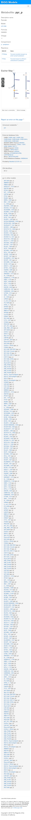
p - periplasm (5, 44)
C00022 (16, 148)
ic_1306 (6, 204)
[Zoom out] (2, 82)
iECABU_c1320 (9, 211)
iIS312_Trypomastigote (11, 374)
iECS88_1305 (8, 250)
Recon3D (7, 341)
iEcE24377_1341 (9, 225)
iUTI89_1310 (8, 293)
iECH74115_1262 (10, 229)
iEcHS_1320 (8, 231)
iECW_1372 (8, 264)
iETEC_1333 (8, 268)
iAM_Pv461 (8, 367)
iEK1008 (7, 343)
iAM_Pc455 (8, 370)
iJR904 (6, 299)
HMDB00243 (24, 158)
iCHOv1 (6, 332)
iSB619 (6, 184)
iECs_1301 (7, 252)
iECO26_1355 (8, 243)
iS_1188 (7, 275)
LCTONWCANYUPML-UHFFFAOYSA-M (13, 154)
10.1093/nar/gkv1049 (17, 807)
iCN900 (6, 382)
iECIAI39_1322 (9, 235)
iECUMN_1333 (9, 262)
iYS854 (6, 347)
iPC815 (6, 190)
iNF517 (6, 334)
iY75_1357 (7, 320)
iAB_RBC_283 (8, 328)
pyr (5, 128)
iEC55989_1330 (9, 210)
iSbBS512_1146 (9, 277)
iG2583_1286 (8, 270)
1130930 (18, 144)
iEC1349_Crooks (9, 351)
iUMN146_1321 (9, 289)
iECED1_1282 (8, 227)
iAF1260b (7, 330)
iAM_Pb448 (8, 369)
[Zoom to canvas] (2, 85)
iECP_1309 (7, 248)
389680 (10, 146)
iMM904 (6, 182)
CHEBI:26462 (7, 139)
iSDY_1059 (7, 281)
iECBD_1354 (8, 215)
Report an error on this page (12, 119)
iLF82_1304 (8, 272)
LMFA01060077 (14, 149)
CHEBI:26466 (15, 139)
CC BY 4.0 (18, 161)
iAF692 (6, 312)
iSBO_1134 (8, 279)
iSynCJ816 (7, 363)
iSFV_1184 (7, 283)
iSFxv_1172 (8, 285)
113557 (23, 144)
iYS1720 (7, 386)
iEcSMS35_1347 (9, 258)
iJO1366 (3, 26)
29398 (5, 146)
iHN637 (6, 316)
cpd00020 (16, 151)
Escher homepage (21, 110)
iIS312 (6, 378)
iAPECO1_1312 (9, 186)
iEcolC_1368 (8, 246)
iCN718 (6, 357)
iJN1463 (7, 384)
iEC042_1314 (8, 208)
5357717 (15, 146)
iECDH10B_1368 (9, 223)
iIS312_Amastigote (10, 380)
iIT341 (6, 196)
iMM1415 (7, 310)
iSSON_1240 (8, 287)
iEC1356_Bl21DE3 (10, 349)
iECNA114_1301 (9, 237)
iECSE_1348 (8, 254)
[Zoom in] (2, 79)
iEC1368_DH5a (9, 359)
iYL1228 (7, 303)
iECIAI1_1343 (8, 233)
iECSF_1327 (8, 256)
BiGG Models (9, 2)
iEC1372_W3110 (9, 355)
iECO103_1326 (9, 239)
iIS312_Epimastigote (10, 376)
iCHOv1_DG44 (9, 345)
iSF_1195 (7, 192)
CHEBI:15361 (20, 137)
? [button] (13, 70)
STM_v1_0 (7, 305)
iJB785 (6, 337)
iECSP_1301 (8, 260)
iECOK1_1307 (8, 244)
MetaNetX (12, 161)
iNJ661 (6, 198)
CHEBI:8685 (15, 141)
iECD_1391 (8, 217)
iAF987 (6, 307)
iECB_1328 (7, 213)
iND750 (6, 188)
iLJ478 (6, 314)
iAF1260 (7, 181)
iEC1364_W (8, 353)
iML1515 (7, 336)
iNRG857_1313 (9, 273)
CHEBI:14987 (12, 137)
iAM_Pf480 (7, 365)
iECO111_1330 (9, 241)
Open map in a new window (8, 110)
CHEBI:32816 (23, 139)
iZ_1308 (6, 297)
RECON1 (7, 324)
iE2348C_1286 (9, 206)
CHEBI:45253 (7, 141)
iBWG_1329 (8, 200)
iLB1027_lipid (8, 339)
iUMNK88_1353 (9, 291)
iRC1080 (7, 318)
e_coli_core (8, 301)
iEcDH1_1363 (8, 219)
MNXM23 (21, 143)
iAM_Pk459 (8, 372)
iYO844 (6, 322)
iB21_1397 (7, 202)
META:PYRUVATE (13, 156)
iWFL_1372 (8, 295)
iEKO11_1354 (8, 266)
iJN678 (6, 308)
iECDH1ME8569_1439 (11, 221)
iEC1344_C (8, 361)
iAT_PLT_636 (8, 326)
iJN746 (6, 194)
